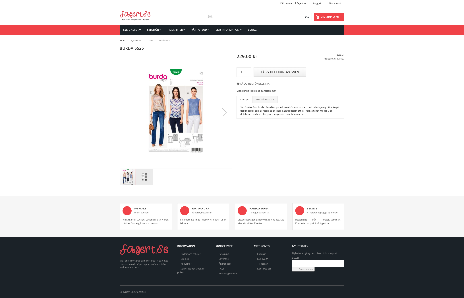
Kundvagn (262, 258)
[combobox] (259, 16)
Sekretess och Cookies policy (190, 270)
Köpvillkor (186, 263)
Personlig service (228, 273)
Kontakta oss (264, 268)
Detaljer (244, 99)
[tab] (244, 99)
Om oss (185, 258)
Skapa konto (335, 3)
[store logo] (135, 16)
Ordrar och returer (190, 254)
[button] (224, 112)
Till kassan (262, 263)
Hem (122, 40)
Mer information (265, 99)
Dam (150, 40)
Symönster (136, 40)
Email (295, 258)
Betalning (224, 254)
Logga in (317, 3)
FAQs (221, 268)
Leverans (224, 258)
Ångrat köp (225, 263)
